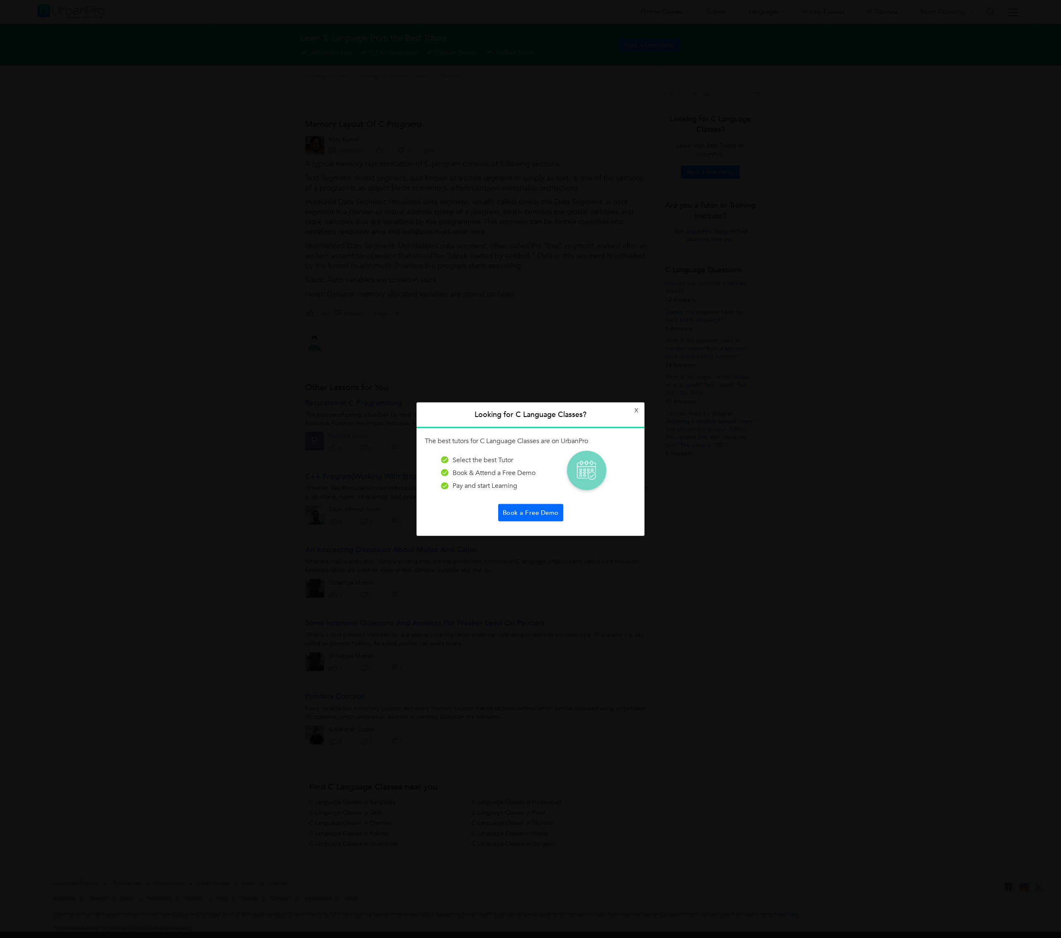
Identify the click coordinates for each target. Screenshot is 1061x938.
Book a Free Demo (531, 513)
